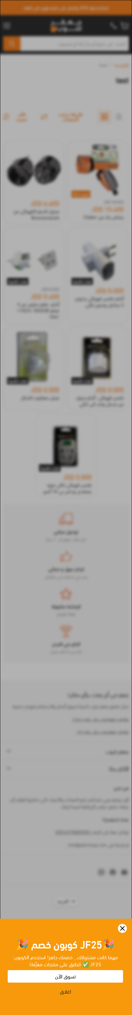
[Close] (122, 928)
